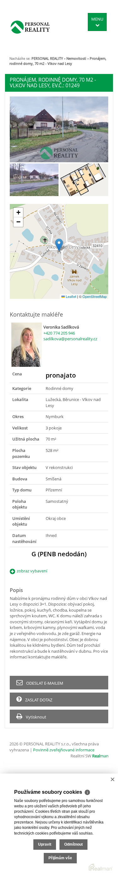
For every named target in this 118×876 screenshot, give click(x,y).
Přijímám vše (60, 858)
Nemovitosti (76, 58)
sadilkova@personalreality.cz (70, 339)
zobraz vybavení (32, 571)
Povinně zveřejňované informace (63, 750)
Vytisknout (35, 717)
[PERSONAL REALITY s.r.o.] (30, 27)
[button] (59, 244)
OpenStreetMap (94, 296)
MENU (97, 19)
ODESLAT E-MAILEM (44, 683)
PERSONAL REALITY (47, 58)
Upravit (44, 844)
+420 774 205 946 (59, 333)
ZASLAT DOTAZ (38, 700)
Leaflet (70, 296)
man (100, 756)
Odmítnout (73, 844)
